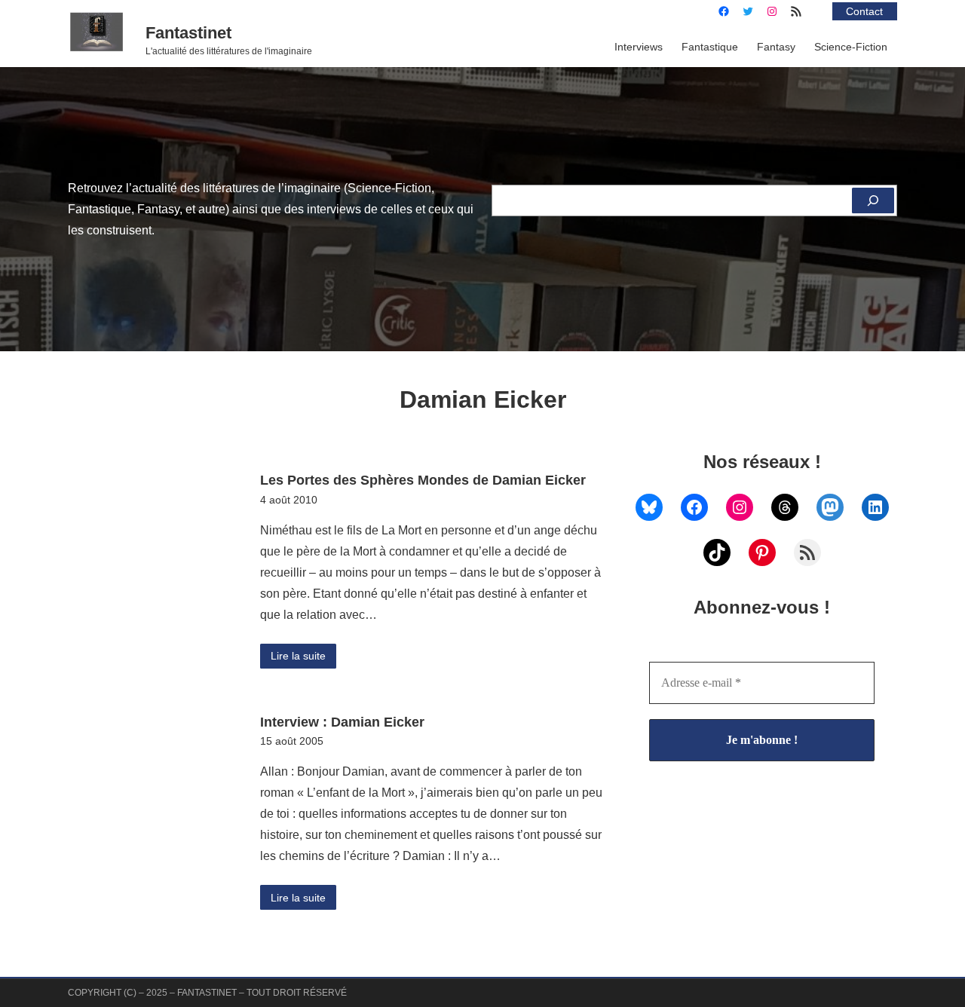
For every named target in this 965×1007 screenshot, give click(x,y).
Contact (864, 11)
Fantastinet (188, 32)
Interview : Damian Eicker (342, 722)
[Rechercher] (873, 200)
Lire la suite (298, 656)
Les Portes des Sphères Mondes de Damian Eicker (423, 480)
